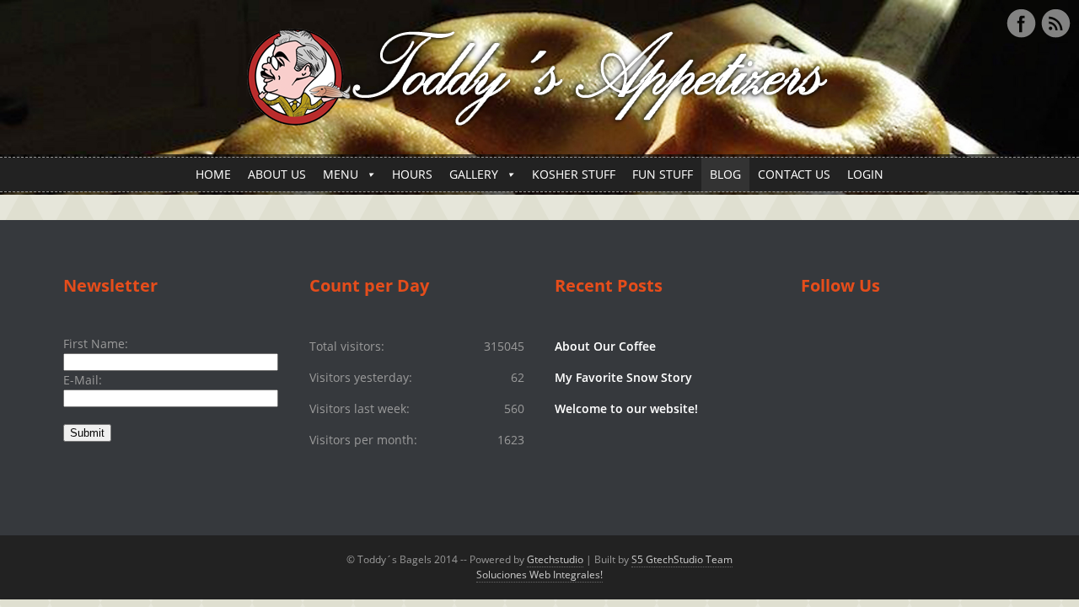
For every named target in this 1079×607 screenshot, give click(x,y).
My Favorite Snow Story (623, 377)
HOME (213, 174)
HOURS (412, 174)
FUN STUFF (662, 174)
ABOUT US (277, 174)
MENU (340, 174)
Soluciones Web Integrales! (539, 574)
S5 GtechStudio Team (682, 559)
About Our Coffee (605, 346)
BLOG (725, 174)
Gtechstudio (555, 559)
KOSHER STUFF (573, 174)
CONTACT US (794, 174)
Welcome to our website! (626, 408)
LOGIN (865, 174)
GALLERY (473, 174)
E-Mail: (82, 380)
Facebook (1021, 23)
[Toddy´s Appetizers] (539, 116)
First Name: (95, 344)
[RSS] (1055, 23)
